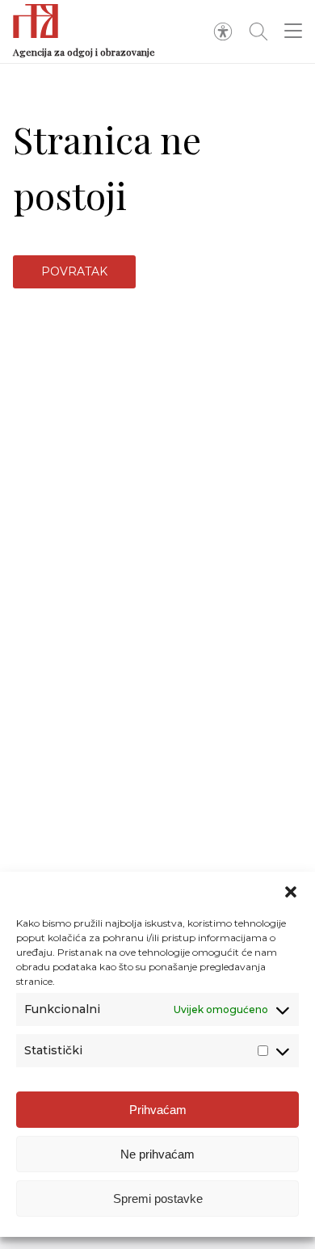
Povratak (74, 271)
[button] (291, 892)
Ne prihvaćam (157, 1154)
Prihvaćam (158, 1110)
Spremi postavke (158, 1198)
